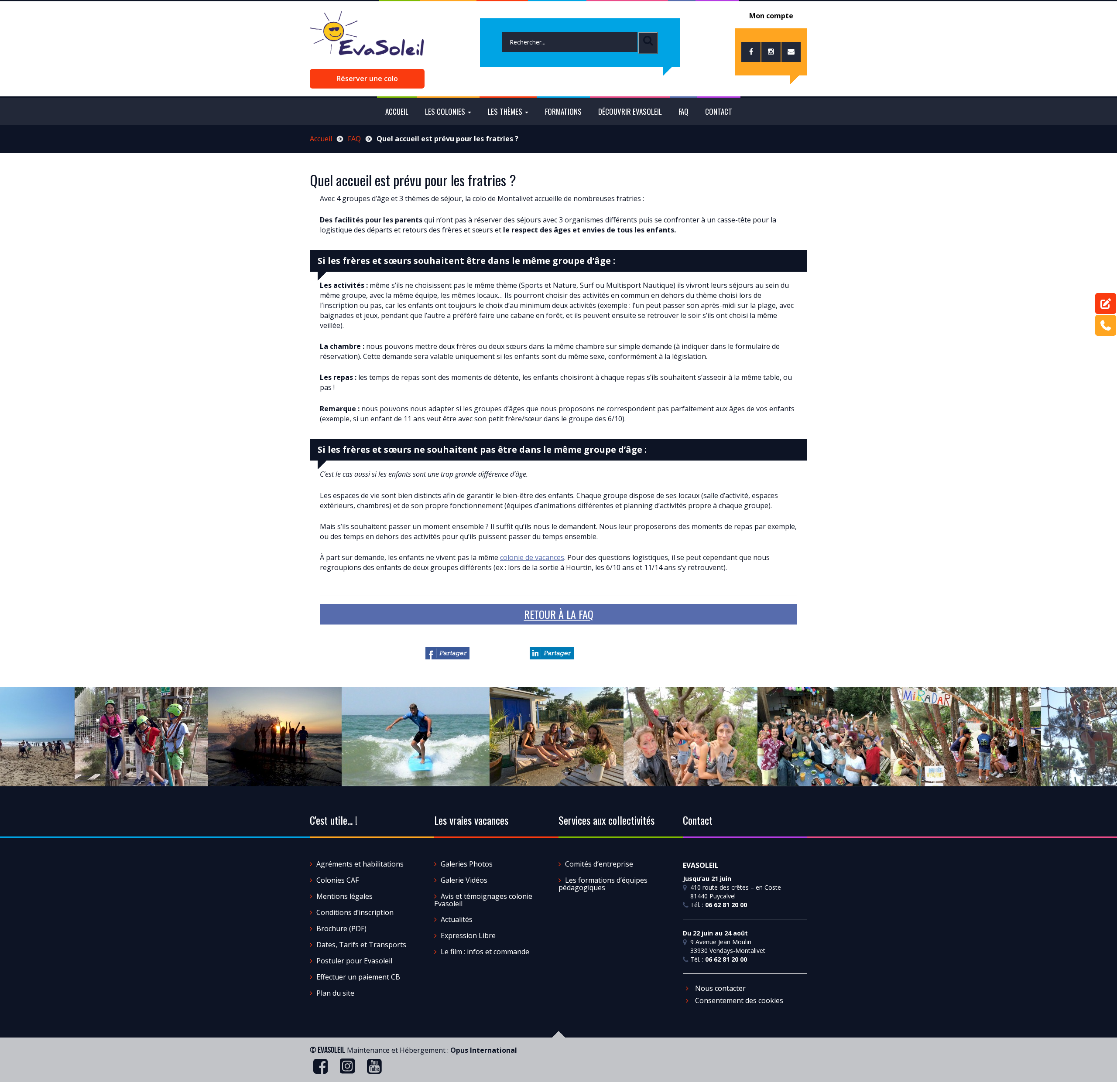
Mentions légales (344, 896)
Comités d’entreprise (599, 864)
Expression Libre (468, 935)
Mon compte (771, 15)
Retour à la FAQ (558, 614)
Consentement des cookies (738, 1000)
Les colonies (446, 111)
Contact (718, 111)
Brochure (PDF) (341, 928)
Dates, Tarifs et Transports (361, 944)
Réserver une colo (367, 78)
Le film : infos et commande (485, 951)
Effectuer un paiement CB (358, 977)
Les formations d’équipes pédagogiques (603, 883)
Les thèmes (506, 111)
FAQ (683, 111)
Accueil (396, 111)
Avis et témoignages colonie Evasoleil (483, 899)
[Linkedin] (552, 653)
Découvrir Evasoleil (630, 111)
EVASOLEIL (331, 1050)
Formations (563, 111)
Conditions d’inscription (355, 912)
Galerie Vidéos (464, 880)
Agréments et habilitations (360, 864)
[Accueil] (367, 38)
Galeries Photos (467, 864)
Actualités (457, 919)
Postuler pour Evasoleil (354, 961)
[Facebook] (447, 653)
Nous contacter (719, 988)
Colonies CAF (337, 880)
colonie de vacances (532, 557)
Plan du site (335, 993)
